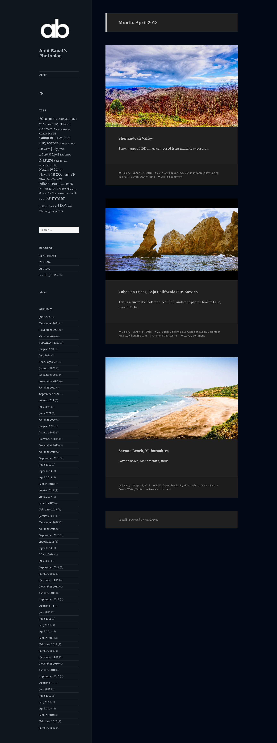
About (43, 75)
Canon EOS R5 (63, 129)
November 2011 (49, 586)
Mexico (123, 335)
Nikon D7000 (48, 189)
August (56, 124)
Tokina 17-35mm (48, 206)
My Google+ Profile (51, 275)
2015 (57, 119)
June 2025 (45, 317)
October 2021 (47, 387)
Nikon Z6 (64, 189)
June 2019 (45, 464)
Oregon (43, 192)
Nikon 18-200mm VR (57, 174)
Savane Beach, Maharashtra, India (144, 461)
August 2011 (46, 606)
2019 (67, 119)
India (179, 485)
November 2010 (49, 663)
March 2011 (46, 638)
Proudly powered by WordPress (138, 519)
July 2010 (44, 689)
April (48, 124)
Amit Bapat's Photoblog (53, 53)
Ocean (205, 485)
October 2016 (47, 529)
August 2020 (46, 426)
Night (65, 161)
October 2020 (47, 419)
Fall (73, 143)
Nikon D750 (65, 184)
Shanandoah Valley (197, 173)
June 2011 (45, 618)
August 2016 (46, 541)
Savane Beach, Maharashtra (144, 450)
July (54, 148)
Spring (42, 199)
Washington (46, 211)
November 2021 (49, 381)
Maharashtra (191, 485)
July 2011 (44, 612)
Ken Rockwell (47, 256)
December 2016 (49, 522)
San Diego (52, 193)
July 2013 (44, 561)
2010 (43, 118)
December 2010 (49, 657)
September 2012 (49, 567)
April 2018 (45, 477)
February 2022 (48, 362)
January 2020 (47, 432)
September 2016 (49, 535)
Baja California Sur (175, 331)
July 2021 (44, 407)
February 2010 (48, 721)
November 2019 (49, 445)
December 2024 (49, 323)
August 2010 (46, 683)
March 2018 (46, 484)
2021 (74, 119)
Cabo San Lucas (196, 331)
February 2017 (48, 509)
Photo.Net (45, 262)
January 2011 (47, 650)
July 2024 (44, 355)
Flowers (44, 149)
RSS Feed (44, 268)
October (73, 189)
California (47, 129)
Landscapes (49, 154)
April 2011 (45, 631)
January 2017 (47, 516)
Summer (55, 198)
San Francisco (63, 193)
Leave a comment (171, 176)
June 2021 (45, 413)
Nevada (58, 160)
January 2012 (47, 573)
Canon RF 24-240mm (55, 138)
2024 (42, 124)
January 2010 (47, 728)
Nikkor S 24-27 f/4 (48, 165)
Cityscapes (49, 143)
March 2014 (46, 554)
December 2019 (49, 439)
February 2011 (48, 644)
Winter (174, 335)
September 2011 (49, 599)
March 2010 (46, 715)
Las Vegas (65, 154)
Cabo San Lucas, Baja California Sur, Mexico (158, 291)
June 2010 (45, 695)
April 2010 (45, 708)
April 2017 (45, 496)
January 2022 (47, 368)
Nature (46, 160)
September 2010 (49, 676)
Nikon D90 (48, 183)
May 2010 (45, 702)
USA (62, 205)
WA (69, 206)
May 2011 (45, 625)
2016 (61, 119)
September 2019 (49, 458)
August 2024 (46, 349)
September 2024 (49, 342)
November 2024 (49, 330)
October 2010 (47, 670)
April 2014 (45, 548)
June (61, 149)
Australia (67, 124)
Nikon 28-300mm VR (51, 179)
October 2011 (47, 593)
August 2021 (46, 400)
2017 (160, 173)
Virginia (150, 176)
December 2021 (49, 374)
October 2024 (47, 336)
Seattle (73, 192)
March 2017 (46, 503)
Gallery (126, 173)
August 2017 (46, 490)
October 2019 (47, 452)
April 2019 (45, 471)
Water (59, 211)
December (65, 143)
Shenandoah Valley (136, 138)
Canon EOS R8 (47, 133)
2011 (51, 119)
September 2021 (49, 394)
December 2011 (49, 580)
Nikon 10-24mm (51, 169)
